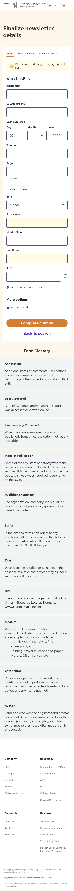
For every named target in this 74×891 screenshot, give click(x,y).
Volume (11, 145)
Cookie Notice (47, 835)
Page (9, 163)
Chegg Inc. (10, 774)
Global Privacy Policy (51, 828)
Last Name (13, 250)
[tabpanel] (37, 188)
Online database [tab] (48, 54)
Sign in (65, 5)
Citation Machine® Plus (52, 767)
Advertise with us (14, 793)
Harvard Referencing (51, 800)
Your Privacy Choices (51, 841)
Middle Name (14, 232)
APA (42, 780)
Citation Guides (48, 774)
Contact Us (10, 780)
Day (8, 127)
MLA (42, 787)
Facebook (10, 822)
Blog (7, 767)
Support (9, 787)
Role (9, 196)
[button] (37, 135)
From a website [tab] (26, 54)
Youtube (9, 835)
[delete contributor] (65, 276)
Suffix (10, 268)
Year (51, 127)
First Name (13, 214)
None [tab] (10, 54)
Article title (13, 86)
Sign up (51, 5)
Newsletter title (16, 104)
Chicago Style (47, 793)
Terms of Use (47, 822)
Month (31, 127)
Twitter (8, 828)
